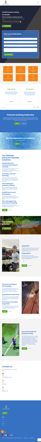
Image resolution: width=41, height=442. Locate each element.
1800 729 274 (4, 384)
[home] (6, 2)
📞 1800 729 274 (6, 26)
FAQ (2, 421)
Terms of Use (31, 437)
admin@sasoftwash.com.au (7, 377)
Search (3, 425)
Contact (23, 123)
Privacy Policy (25, 437)
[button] (38, 3)
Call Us (17, 123)
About (3, 419)
